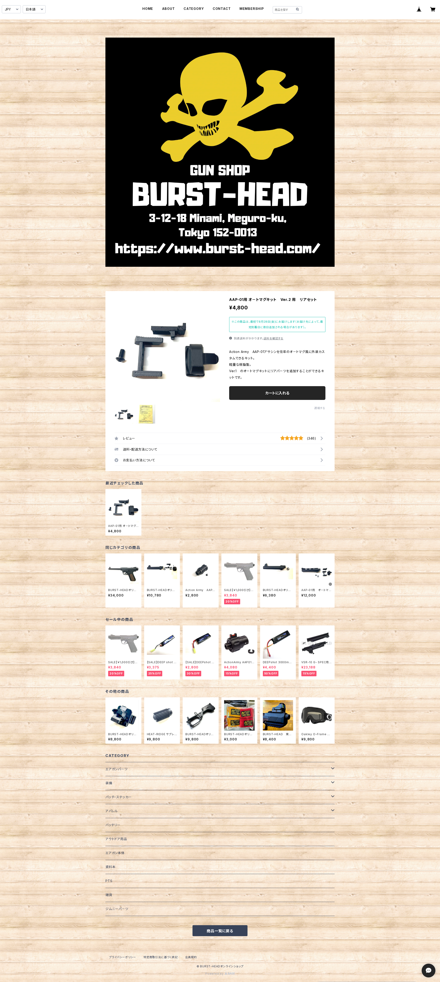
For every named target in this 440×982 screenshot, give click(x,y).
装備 (108, 783)
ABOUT (168, 9)
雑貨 (108, 895)
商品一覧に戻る (220, 931)
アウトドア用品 (116, 839)
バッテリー (113, 825)
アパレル (111, 811)
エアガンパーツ (116, 769)
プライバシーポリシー (122, 957)
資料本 (110, 867)
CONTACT (222, 9)
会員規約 (191, 957)
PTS (108, 881)
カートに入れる (277, 393)
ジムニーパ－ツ (116, 909)
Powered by (215, 973)
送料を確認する (273, 338)
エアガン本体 (115, 853)
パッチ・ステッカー (118, 797)
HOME (147, 9)
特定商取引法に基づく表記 (160, 957)
